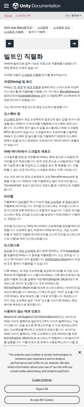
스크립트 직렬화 (14, 31)
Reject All (42, 389)
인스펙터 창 (11, 119)
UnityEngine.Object (56, 259)
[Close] (79, 352)
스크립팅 (42, 27)
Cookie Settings (42, 380)
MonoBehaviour (70, 91)
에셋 (20, 87)
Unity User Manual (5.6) (18, 27)
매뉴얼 (8, 15)
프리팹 (22, 201)
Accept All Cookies (42, 400)
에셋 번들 (32, 87)
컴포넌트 (70, 201)
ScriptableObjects (29, 95)
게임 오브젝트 (53, 201)
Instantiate (72, 250)
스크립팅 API (23, 15)
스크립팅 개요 (61, 27)
